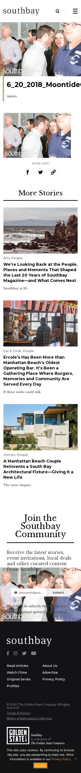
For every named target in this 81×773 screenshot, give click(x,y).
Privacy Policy (53, 679)
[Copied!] (53, 172)
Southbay (36, 735)
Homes (9, 455)
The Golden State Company (48, 743)
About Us (49, 666)
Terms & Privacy (19, 713)
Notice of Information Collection (29, 718)
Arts (6, 258)
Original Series (19, 679)
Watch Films (17, 672)
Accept (40, 766)
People (16, 258)
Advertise (50, 672)
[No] (75, 759)
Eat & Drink (12, 351)
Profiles (13, 686)
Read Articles (17, 666)
